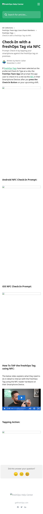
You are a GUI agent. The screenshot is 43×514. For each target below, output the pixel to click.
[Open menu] (39, 4)
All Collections (7, 28)
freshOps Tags (7, 33)
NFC (32, 76)
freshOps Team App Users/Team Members (18, 30)
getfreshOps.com (21, 503)
